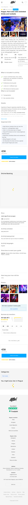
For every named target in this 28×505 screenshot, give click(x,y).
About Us (19, 492)
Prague (13, 443)
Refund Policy (9, 496)
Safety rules (6, 494)
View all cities (13, 460)
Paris (13, 454)
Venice (13, 440)
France (13, 428)
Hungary (13, 422)
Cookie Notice (7, 492)
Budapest (13, 438)
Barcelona (13, 446)
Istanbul (13, 457)
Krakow (13, 452)
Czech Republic (13, 425)
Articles (13, 492)
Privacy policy (21, 494)
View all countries (13, 430)
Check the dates (14, 157)
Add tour (13, 484)
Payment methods (18, 496)
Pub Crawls (5, 376)
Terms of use (14, 494)
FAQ (23, 492)
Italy (13, 419)
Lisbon (13, 449)
